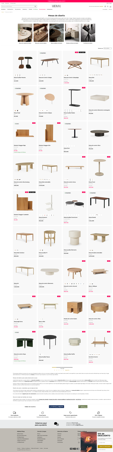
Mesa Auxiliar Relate (69, 113)
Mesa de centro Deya (20, 354)
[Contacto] (106, 6)
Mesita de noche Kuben (70, 318)
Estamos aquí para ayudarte (41, 424)
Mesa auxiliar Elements (70, 250)
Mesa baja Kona (18, 321)
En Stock (35, 9)
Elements (7, 3)
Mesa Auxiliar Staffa (69, 354)
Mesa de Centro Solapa (45, 77)
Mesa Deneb (92, 217)
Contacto (59, 435)
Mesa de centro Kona (70, 182)
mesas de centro (53, 399)
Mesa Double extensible (95, 252)
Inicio (2, 12)
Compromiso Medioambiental (23, 438)
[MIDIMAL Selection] (56, 6)
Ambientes (49, 9)
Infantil (30, 9)
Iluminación (10, 9)
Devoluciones (60, 442)
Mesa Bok (91, 77)
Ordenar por (100, 48)
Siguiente (67, 370)
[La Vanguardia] (56, 407)
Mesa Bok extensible (44, 182)
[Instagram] (107, 4)
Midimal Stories (21, 442)
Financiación (59, 440)
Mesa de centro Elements (46, 283)
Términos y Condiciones (26, 448)
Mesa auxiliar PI (43, 252)
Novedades (105, 9)
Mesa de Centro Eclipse (45, 113)
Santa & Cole (66, 79)
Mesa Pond (92, 182)
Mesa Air (16, 283)
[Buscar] (35, 6)
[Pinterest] (109, 4)
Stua (14, 79)
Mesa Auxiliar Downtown (70, 217)
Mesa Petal (17, 113)
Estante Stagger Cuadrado (21, 214)
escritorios (78, 399)
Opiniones (59, 433)
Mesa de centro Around (70, 286)
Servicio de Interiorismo (21, 435)
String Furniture (41, 219)
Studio (3, 3)
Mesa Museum (43, 217)
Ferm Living (16, 147)
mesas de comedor (44, 399)
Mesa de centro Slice (94, 145)
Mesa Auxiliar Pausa (44, 357)
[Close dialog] (112, 432)
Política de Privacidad (35, 448)
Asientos (24, 9)
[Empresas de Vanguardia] (82, 407)
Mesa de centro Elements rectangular (99, 110)
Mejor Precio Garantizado (42, 435)
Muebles (3, 9)
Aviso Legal (46, 448)
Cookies (41, 448)
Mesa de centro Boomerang (21, 182)
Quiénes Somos (20, 433)
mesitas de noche (70, 399)
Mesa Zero (67, 148)
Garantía (59, 437)
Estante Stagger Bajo (20, 145)
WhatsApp (78, 424)
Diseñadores (39, 437)
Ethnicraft (90, 79)
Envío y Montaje (60, 438)
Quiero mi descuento (105, 446)
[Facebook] (111, 4)
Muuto (65, 114)
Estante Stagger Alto (44, 145)
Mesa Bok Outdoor (19, 252)
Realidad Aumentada (41, 438)
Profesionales (13, 3)
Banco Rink (42, 321)
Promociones (42, 9)
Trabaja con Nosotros (21, 440)
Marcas (110, 9)
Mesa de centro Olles (95, 318)
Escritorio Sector (93, 357)
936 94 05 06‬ (75, 422)
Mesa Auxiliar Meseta (20, 77)
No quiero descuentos (101, 449)
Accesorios (18, 9)
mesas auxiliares (62, 399)
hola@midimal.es (79, 425)
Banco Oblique (93, 286)
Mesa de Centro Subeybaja (71, 77)
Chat (73, 424)
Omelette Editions (67, 219)
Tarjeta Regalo (40, 440)
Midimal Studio (21, 437)
